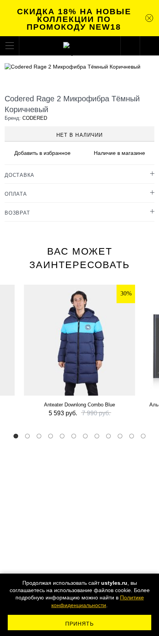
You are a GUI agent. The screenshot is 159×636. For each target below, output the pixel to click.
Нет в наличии (79, 135)
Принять (79, 624)
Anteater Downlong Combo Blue (79, 405)
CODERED (34, 118)
